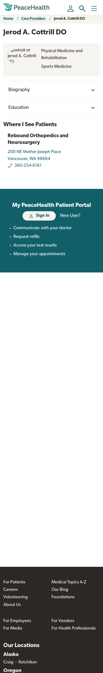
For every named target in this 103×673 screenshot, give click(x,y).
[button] (82, 8)
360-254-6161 (28, 166)
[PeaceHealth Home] (27, 7)
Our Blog (60, 590)
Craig (8, 662)
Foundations (63, 597)
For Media (12, 628)
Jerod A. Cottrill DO (69, 19)
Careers (10, 590)
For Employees (17, 621)
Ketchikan (27, 662)
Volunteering (15, 597)
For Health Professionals (74, 628)
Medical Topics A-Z (69, 582)
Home (8, 19)
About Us (12, 605)
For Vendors (63, 621)
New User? (70, 216)
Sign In (43, 216)
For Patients (14, 582)
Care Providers (33, 19)
